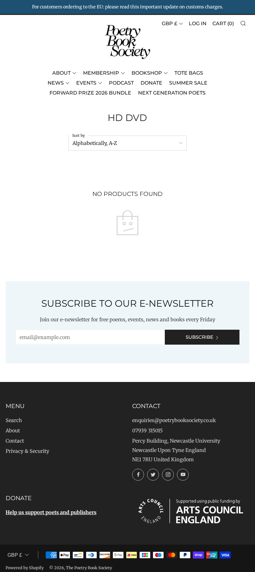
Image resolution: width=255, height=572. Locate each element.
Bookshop (147, 73)
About (61, 73)
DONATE (151, 83)
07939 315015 (147, 430)
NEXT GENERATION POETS (172, 93)
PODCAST (121, 83)
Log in (197, 23)
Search (14, 420)
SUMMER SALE (188, 83)
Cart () (223, 23)
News (56, 83)
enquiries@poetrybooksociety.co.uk (174, 420)
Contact (15, 441)
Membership (101, 73)
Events (86, 83)
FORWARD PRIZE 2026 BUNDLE (90, 93)
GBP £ (169, 23)
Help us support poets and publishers (51, 512)
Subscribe (199, 337)
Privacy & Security (27, 451)
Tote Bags (188, 73)
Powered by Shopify (25, 567)
